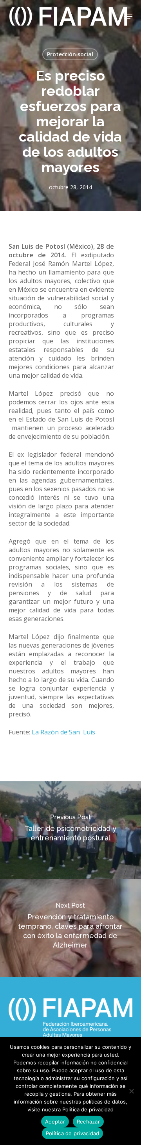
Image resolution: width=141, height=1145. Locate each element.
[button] (128, 16)
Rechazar (88, 1121)
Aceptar (55, 1121)
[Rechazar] (131, 1091)
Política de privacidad (72, 1133)
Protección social (70, 54)
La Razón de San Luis (63, 732)
